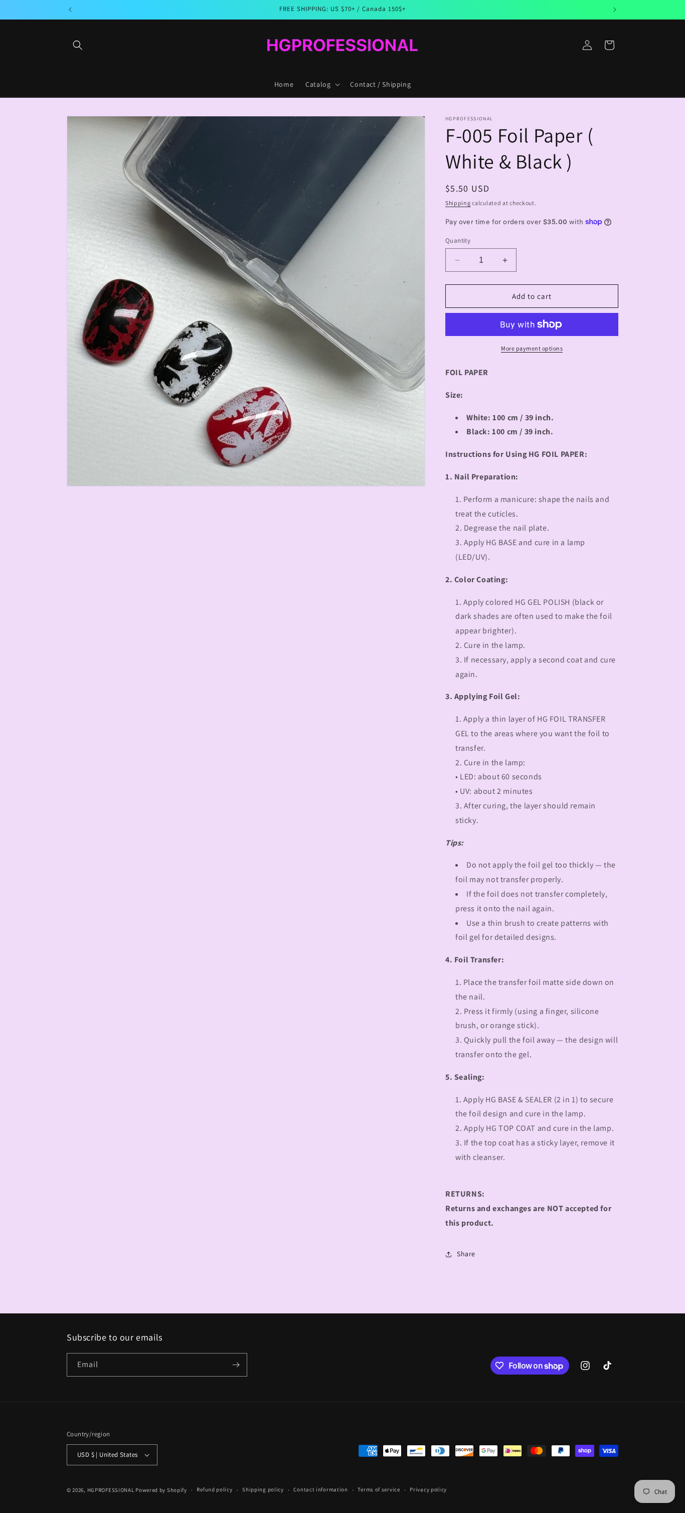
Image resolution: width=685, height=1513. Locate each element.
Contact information (320, 1489)
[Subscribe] (236, 1365)
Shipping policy (263, 1489)
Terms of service (379, 1489)
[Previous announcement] (70, 9)
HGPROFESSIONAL (110, 1489)
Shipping (458, 203)
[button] (78, 45)
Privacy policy (428, 1489)
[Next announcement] (615, 9)
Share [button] (466, 1253)
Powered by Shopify (161, 1489)
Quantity (457, 240)
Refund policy (214, 1489)
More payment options (532, 348)
